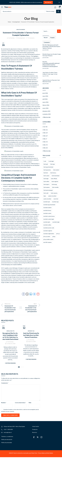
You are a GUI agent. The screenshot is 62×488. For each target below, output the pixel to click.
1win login (46, 178)
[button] (18, 367)
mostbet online (47, 225)
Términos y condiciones (7, 436)
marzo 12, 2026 (32, 341)
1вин (44, 196)
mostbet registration (48, 233)
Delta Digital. (50, 453)
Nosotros (34, 432)
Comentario (4, 383)
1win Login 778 (10, 331)
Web (30, 402)
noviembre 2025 (47, 114)
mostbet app (55, 201)
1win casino (46, 175)
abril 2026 (45, 99)
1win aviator (56, 170)
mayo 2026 (45, 96)
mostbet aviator (47, 207)
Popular (52, 37)
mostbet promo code (48, 227)
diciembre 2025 (46, 111)
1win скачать (54, 193)
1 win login (51, 161)
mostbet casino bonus (49, 216)
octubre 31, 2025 (11, 343)
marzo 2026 (45, 102)
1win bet (45, 172)
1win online (46, 181)
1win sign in (46, 184)
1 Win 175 (45, 145)
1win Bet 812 (31, 331)
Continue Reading (10, 363)
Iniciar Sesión (35, 426)
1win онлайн (55, 187)
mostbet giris (46, 222)
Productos (35, 429)
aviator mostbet (52, 196)
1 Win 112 (45, 129)
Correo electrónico (20, 402)
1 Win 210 (45, 148)
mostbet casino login (48, 219)
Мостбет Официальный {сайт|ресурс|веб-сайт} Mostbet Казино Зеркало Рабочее (51, 46)
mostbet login (55, 222)
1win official (54, 178)
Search (58, 11)
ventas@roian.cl (8, 432)
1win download (55, 175)
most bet (56, 199)
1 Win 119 (45, 132)
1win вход (54, 184)
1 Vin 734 (45, 126)
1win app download (48, 167)
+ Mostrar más (46, 117)
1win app (52, 164)
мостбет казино (47, 242)
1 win (44, 161)
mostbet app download (49, 204)
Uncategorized (16, 22)
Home (9, 22)
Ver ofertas (48, 2)
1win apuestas (47, 170)
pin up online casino (48, 239)
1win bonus (53, 172)
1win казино (46, 187)
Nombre (3, 402)
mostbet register (47, 230)
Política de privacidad (6, 442)
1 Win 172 (45, 141)
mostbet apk (46, 201)
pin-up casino (46, 236)
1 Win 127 (45, 136)
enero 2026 (45, 108)
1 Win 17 (45, 138)
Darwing (12, 38)
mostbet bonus (47, 210)
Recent (46, 37)
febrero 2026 (46, 105)
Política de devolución (6, 439)
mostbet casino (47, 213)
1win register (55, 181)
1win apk (45, 164)
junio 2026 (45, 93)
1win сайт (45, 193)
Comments (47, 42)
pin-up (58, 233)
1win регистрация (48, 190)
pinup (53, 236)
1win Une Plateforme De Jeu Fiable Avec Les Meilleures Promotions (31, 335)
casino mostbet (47, 199)
